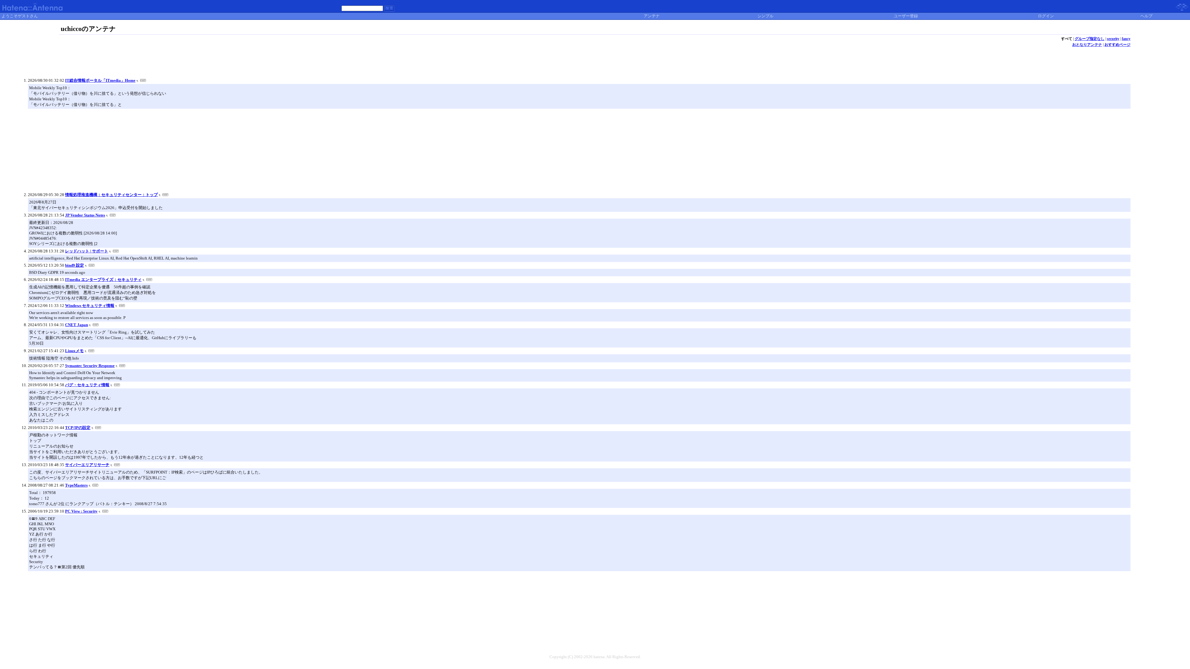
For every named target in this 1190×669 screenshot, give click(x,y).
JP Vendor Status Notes (85, 215)
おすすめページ (1117, 44)
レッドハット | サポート (86, 251)
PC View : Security (81, 511)
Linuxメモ (74, 350)
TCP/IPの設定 (77, 427)
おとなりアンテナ (1087, 44)
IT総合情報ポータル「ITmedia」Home (100, 80)
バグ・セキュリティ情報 (87, 385)
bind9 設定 (74, 265)
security (1113, 39)
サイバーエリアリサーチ (87, 464)
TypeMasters (76, 485)
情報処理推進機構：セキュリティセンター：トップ (111, 194)
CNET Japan (76, 324)
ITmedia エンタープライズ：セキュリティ (103, 279)
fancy (1126, 39)
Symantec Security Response (90, 365)
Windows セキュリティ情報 (89, 305)
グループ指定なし (1089, 39)
